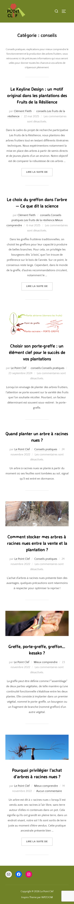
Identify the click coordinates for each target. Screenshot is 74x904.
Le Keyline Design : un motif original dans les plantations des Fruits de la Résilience (37, 95)
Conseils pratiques (52, 368)
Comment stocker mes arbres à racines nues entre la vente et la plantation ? (37, 543)
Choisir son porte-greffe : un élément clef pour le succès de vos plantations (37, 352)
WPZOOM (47, 897)
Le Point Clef (18, 368)
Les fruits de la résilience (39, 220)
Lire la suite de (39, 172)
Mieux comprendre (45, 662)
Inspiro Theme (29, 897)
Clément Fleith (23, 111)
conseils (41, 111)
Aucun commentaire (49, 791)
